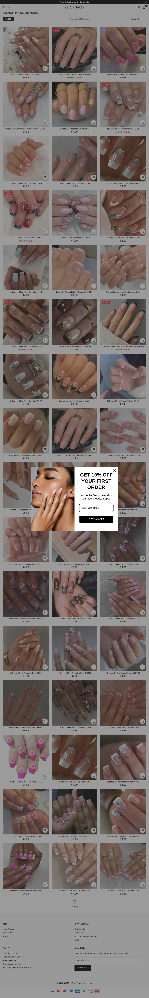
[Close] (114, 470)
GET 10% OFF (96, 519)
